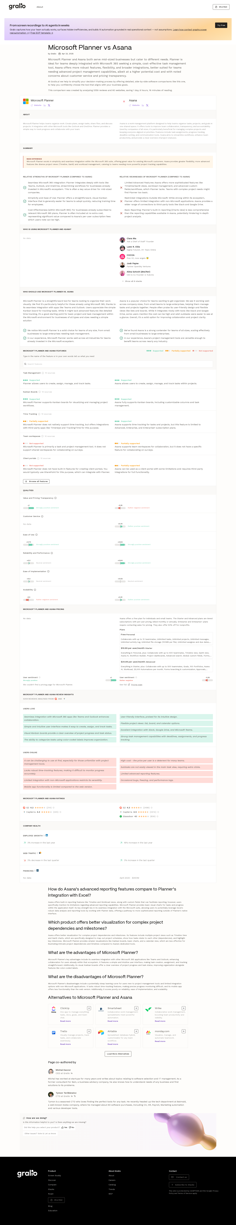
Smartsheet (120, 1008)
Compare (52, 1185)
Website (37, 105)
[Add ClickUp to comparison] (89, 1008)
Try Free (221, 25)
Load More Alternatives (118, 1054)
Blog (50, 1206)
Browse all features (38, 481)
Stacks (51, 1189)
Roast (50, 1194)
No (73, 1127)
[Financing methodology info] (35, 871)
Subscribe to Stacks (184, 1185)
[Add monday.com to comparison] (184, 1031)
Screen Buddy (54, 1175)
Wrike (167, 1008)
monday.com (167, 1031)
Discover (52, 1180)
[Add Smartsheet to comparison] (136, 1008)
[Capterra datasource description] (60, 812)
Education (52, 1210)
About (40, 7)
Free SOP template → (41, 33)
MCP (111, 1194)
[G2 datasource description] (53, 807)
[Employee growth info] (44, 835)
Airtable (120, 1031)
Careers (112, 1180)
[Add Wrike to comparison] (184, 1008)
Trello (72, 1031)
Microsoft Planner (42, 100)
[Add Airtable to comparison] (136, 1031)
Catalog (112, 1185)
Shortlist (223, 7)
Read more (65, 1021)
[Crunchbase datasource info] (37, 870)
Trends (112, 1189)
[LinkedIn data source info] (47, 835)
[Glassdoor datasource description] (157, 816)
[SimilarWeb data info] (40, 853)
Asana (133, 100)
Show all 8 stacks (133, 281)
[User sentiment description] (39, 677)
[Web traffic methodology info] (37, 853)
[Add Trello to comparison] (89, 1031)
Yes (65, 1127)
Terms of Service (185, 1193)
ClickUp (72, 1008)
